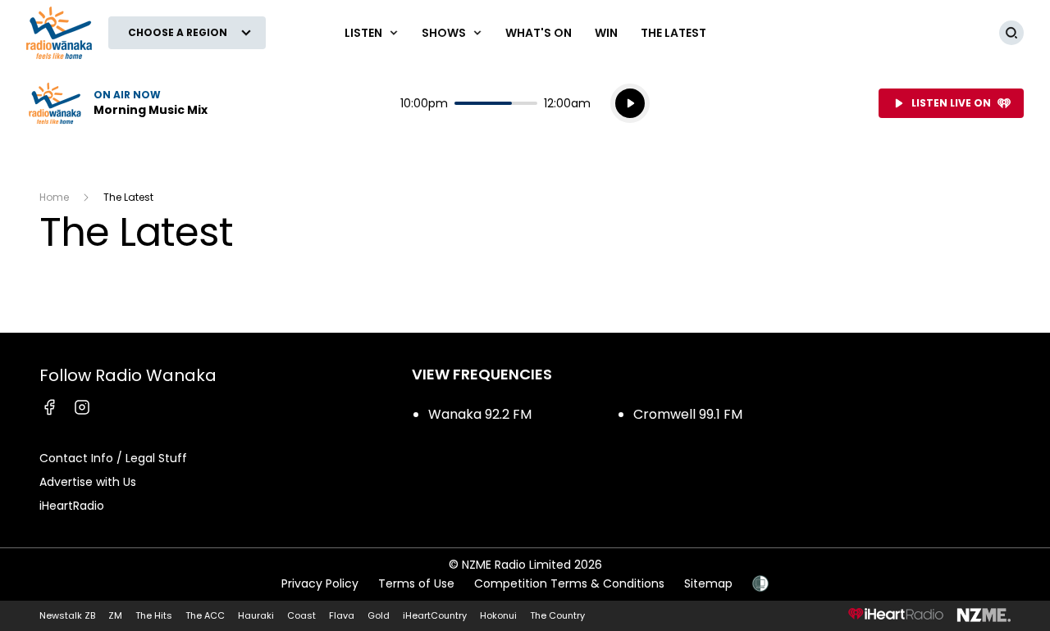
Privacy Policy (319, 583)
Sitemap (708, 583)
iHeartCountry (435, 615)
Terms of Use (416, 583)
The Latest (673, 33)
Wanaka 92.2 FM (480, 414)
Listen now (117, 103)
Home (54, 197)
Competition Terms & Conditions (569, 583)
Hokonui (498, 615)
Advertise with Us (87, 482)
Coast (301, 615)
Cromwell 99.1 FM (687, 414)
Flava (341, 615)
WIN (606, 33)
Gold (379, 615)
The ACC (205, 615)
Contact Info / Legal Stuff (113, 458)
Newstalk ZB (67, 615)
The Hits (153, 615)
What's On (538, 33)
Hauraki (256, 615)
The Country (557, 615)
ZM (115, 615)
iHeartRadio (71, 505)
